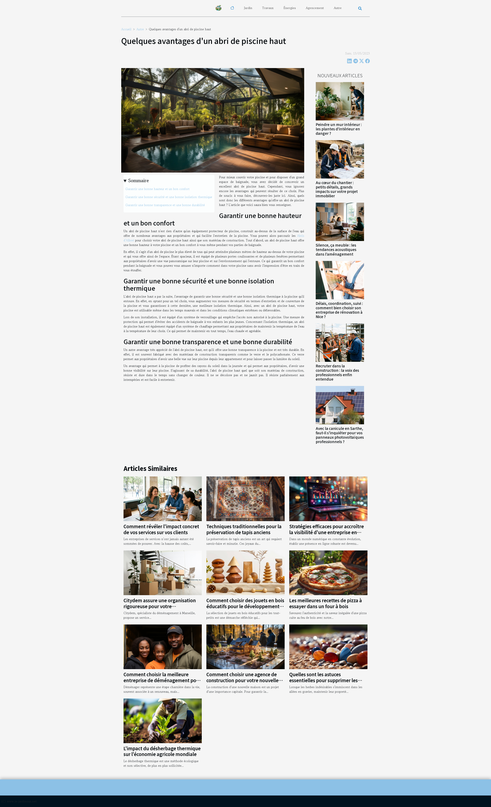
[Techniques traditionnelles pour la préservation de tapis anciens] (245, 498)
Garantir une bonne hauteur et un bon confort (157, 189)
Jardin (248, 8)
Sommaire (138, 180)
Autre (338, 8)
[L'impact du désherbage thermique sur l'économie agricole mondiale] (163, 720)
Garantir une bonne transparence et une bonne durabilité (165, 205)
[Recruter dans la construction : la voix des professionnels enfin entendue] (340, 342)
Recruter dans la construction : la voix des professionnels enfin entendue (337, 372)
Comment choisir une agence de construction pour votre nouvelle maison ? (242, 680)
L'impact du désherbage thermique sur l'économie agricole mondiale (162, 751)
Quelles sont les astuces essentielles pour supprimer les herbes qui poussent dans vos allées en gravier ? (328, 683)
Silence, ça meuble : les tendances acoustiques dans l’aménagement (336, 249)
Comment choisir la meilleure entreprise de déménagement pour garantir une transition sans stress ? (162, 680)
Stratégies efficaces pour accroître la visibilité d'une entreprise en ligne (326, 532)
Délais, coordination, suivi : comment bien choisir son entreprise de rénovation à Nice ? (339, 310)
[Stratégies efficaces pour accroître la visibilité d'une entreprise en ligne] (328, 498)
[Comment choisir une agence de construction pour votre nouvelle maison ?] (245, 646)
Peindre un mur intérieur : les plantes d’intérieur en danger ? (339, 129)
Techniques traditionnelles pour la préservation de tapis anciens (244, 529)
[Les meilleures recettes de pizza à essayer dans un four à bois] (328, 572)
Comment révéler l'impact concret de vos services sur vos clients (161, 529)
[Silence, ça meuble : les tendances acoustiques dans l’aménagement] (340, 221)
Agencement (315, 8)
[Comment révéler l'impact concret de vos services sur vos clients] (163, 498)
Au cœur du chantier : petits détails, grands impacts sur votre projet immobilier (337, 189)
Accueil (126, 29)
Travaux (268, 8)
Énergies (289, 8)
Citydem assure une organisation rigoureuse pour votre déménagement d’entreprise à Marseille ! (160, 609)
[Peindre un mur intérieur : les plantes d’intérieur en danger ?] (340, 101)
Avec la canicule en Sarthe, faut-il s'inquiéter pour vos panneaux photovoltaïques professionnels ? (340, 435)
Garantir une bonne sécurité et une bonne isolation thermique (168, 197)
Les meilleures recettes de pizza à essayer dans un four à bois (325, 603)
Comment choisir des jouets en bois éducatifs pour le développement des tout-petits (245, 606)
